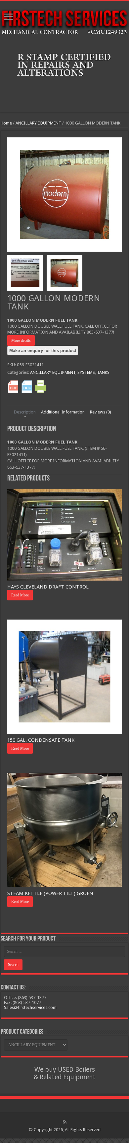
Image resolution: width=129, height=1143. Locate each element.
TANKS (103, 372)
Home (6, 123)
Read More (20, 595)
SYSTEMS (86, 372)
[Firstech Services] (64, 22)
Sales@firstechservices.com (30, 1007)
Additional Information (63, 412)
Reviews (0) (100, 412)
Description (25, 412)
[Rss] (64, 1122)
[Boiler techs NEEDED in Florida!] (64, 75)
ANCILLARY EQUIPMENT (38, 123)
